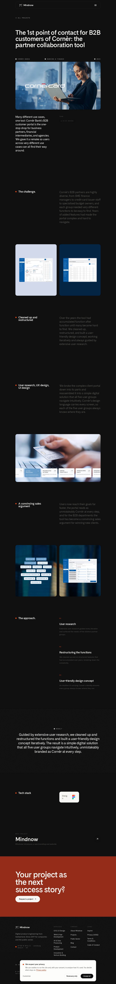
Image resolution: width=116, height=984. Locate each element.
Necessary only (71, 976)
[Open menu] (95, 5)
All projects (24, 18)
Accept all (87, 976)
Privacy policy (41, 970)
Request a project (26, 899)
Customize (27, 976)
